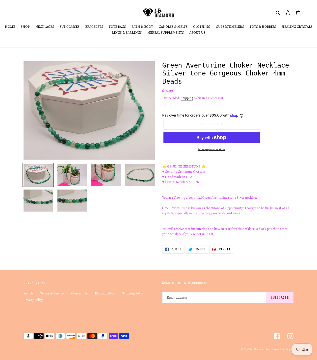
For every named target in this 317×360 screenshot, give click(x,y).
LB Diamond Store (260, 349)
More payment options (211, 149)
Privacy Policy (33, 299)
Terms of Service (52, 293)
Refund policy (105, 293)
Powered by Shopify (282, 349)
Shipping (187, 98)
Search (28, 293)
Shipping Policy (133, 293)
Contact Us (79, 293)
